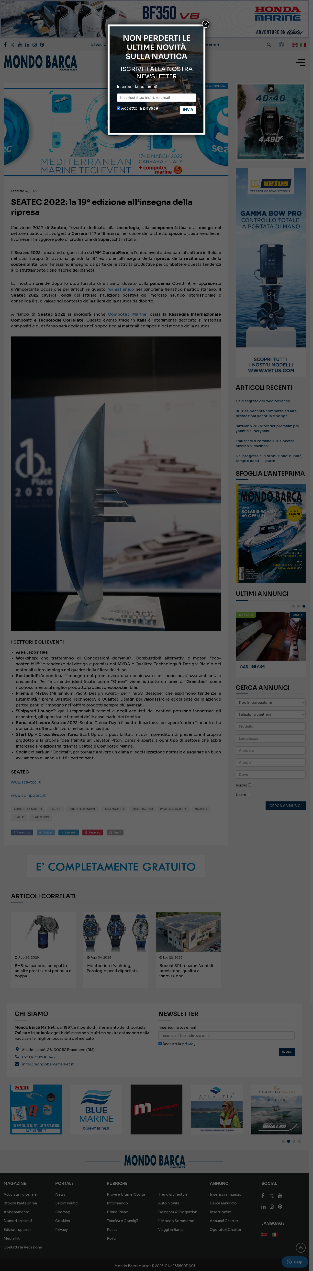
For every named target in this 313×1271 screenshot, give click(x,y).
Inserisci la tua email (137, 86)
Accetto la (139, 108)
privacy (150, 108)
